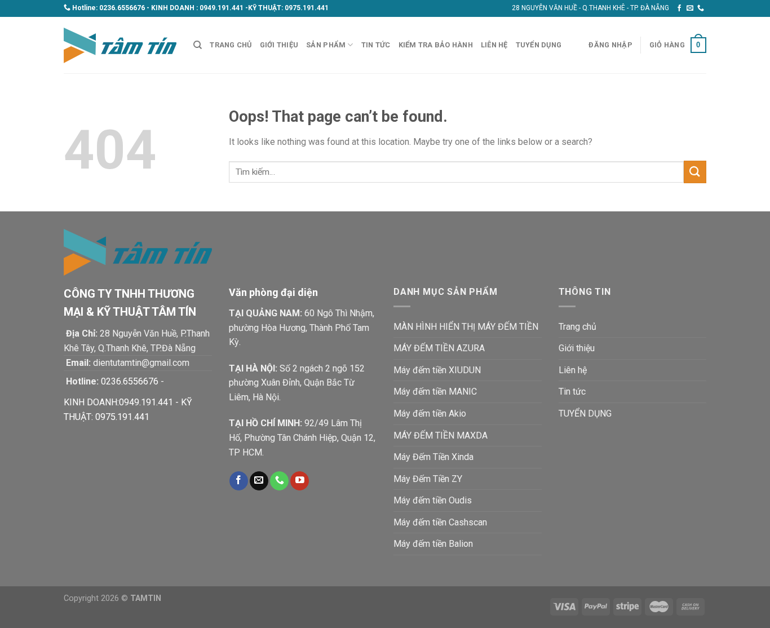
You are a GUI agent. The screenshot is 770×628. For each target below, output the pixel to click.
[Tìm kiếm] (197, 45)
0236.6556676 (122, 8)
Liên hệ (494, 45)
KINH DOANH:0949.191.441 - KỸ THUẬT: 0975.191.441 (128, 409)
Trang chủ (230, 45)
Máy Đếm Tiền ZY (427, 479)
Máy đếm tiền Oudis (432, 500)
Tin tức (376, 45)
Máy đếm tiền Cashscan (440, 522)
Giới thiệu (279, 45)
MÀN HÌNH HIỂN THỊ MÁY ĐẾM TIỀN (465, 326)
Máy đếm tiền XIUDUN (437, 370)
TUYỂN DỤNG (539, 45)
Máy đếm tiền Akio (429, 413)
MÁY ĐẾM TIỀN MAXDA (440, 435)
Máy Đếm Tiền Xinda (433, 457)
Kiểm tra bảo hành (436, 45)
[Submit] (695, 172)
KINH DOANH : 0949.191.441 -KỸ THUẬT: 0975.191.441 (240, 8)
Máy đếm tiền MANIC (435, 391)
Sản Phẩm (326, 45)
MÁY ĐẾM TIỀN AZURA (439, 348)
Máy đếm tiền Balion (433, 543)
